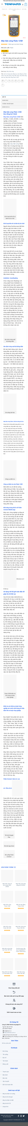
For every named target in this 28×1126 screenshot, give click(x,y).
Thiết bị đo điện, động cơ (14, 9)
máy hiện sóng (15, 75)
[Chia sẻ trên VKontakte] (18, 81)
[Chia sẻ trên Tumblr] (2, 85)
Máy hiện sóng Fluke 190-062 (21, 972)
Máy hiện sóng (10, 71)
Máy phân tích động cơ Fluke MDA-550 (7, 972)
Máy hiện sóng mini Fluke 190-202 (21, 927)
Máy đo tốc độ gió (8, 1097)
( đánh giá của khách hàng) (15, 44)
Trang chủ (4, 9)
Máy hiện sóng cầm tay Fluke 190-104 (7, 949)
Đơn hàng (5, 1051)
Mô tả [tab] (4, 97)
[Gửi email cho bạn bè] (12, 81)
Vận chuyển (6, 1081)
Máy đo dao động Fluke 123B (20, 905)
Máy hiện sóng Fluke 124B (7, 905)
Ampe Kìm (5, 1106)
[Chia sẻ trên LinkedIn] (22, 81)
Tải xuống (5, 1054)
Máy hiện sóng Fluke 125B (12, 77)
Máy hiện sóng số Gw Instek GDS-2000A (7, 885)
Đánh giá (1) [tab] (5, 107)
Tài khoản (5, 1061)
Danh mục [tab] (5, 100)
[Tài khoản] (23, 4)
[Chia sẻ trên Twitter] (9, 81)
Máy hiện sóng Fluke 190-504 (7, 927)
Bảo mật (5, 1078)
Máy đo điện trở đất (8, 1100)
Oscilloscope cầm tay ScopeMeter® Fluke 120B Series (21, 950)
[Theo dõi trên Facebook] (18, 1116)
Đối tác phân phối (6, 1043)
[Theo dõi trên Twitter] (23, 1116)
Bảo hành (5, 1075)
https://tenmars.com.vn (9, 1032)
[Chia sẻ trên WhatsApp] (2, 81)
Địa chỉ (4, 1057)
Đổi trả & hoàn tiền (8, 1084)
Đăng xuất (5, 1064)
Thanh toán (6, 1071)
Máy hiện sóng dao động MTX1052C (21, 884)
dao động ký (20, 74)
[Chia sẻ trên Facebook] (5, 81)
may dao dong (7, 75)
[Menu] (2, 4)
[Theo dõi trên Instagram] (21, 1116)
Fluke (11, 47)
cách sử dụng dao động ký (10, 74)
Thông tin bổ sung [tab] (7, 103)
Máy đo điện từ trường (9, 1093)
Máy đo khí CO (7, 1103)
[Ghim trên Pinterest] (15, 81)
